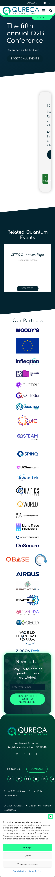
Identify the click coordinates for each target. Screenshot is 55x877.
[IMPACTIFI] (27, 600)
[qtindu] (27, 395)
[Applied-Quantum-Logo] (27, 537)
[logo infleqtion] (27, 361)
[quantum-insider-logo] (27, 406)
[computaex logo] (27, 585)
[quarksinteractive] (27, 491)
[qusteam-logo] (27, 436)
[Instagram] (45, 779)
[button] (50, 816)
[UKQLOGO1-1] (27, 467)
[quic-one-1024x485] (27, 420)
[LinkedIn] (19, 779)
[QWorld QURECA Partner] (27, 504)
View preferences (27, 864)
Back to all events (25, 58)
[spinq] (27, 454)
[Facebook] (27, 779)
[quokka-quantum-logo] (27, 516)
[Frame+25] (27, 527)
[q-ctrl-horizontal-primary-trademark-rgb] (27, 385)
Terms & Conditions (15, 791)
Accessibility (10, 795)
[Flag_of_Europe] (27, 346)
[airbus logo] (27, 574)
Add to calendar (48, 178)
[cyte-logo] (41, 559)
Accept (27, 847)
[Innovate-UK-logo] (27, 373)
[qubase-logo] (17, 559)
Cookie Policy (19, 871)
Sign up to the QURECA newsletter (27, 699)
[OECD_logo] (27, 623)
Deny (27, 855)
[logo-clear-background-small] (20, 11)
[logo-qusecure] (27, 545)
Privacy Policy (34, 871)
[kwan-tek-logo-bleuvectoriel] (27, 477)
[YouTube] (36, 779)
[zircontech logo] (27, 650)
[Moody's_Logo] (27, 330)
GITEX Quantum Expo (27, 255)
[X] (10, 779)
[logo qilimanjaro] (27, 612)
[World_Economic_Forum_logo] (27, 637)
